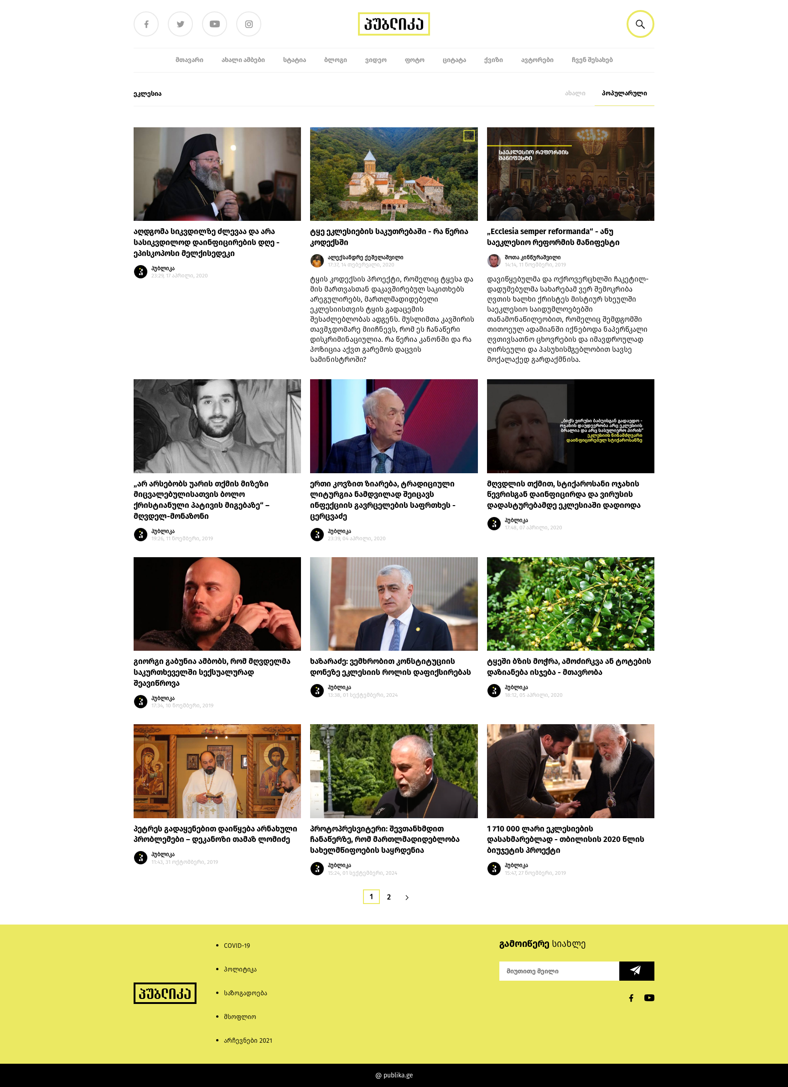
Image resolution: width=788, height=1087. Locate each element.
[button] (640, 24)
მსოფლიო (240, 1017)
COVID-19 (237, 946)
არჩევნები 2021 (248, 1041)
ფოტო (415, 60)
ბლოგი (335, 60)
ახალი (575, 93)
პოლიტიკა (240, 969)
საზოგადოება (245, 993)
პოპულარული (624, 93)
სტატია (294, 60)
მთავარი (189, 60)
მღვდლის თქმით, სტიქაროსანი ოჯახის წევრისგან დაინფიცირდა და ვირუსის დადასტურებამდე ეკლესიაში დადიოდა (564, 495)
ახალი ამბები (243, 60)
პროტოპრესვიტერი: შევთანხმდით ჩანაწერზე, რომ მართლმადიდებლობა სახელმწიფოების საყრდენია (385, 840)
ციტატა (454, 60)
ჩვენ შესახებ (592, 60)
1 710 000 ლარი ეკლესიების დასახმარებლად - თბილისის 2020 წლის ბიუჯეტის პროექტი (565, 840)
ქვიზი (493, 60)
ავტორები (537, 60)
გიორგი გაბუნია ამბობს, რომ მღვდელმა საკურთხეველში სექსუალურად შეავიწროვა (212, 672)
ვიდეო (376, 60)
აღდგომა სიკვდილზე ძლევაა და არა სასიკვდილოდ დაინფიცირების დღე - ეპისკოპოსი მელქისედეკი (207, 242)
